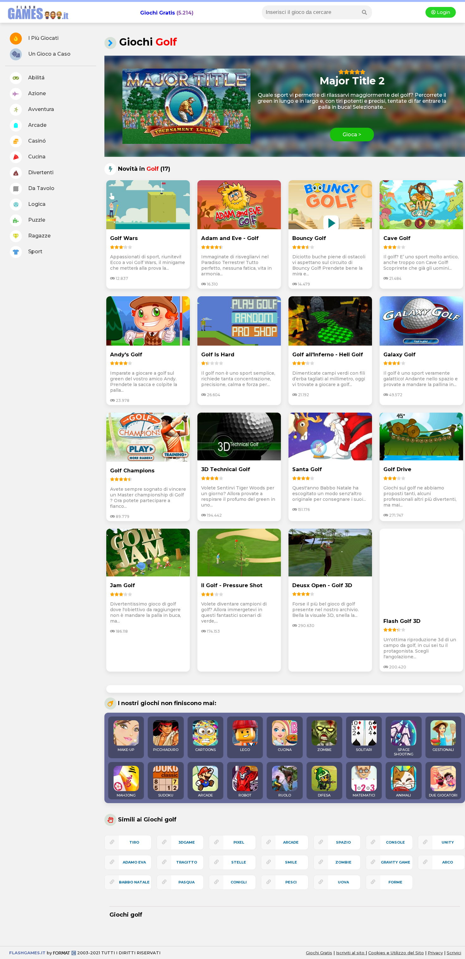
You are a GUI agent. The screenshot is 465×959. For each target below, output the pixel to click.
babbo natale (134, 882)
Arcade (36, 125)
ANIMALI (403, 795)
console (395, 842)
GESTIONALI (443, 749)
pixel (238, 842)
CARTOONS (205, 749)
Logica (36, 204)
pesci (291, 882)
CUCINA (285, 749)
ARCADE (205, 795)
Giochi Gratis (157, 13)
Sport (34, 252)
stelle (238, 862)
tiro (134, 842)
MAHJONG (126, 795)
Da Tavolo (40, 188)
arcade (291, 842)
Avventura (40, 109)
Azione (36, 93)
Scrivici (454, 952)
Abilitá (36, 78)
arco (447, 862)
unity (448, 842)
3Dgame (186, 842)
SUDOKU (165, 795)
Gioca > (352, 135)
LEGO (245, 749)
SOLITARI (364, 749)
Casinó (36, 141)
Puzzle (36, 220)
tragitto (186, 862)
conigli (239, 882)
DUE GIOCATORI (443, 795)
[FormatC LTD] (64, 952)
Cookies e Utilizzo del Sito (396, 952)
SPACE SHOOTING (403, 751)
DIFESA (324, 795)
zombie (343, 862)
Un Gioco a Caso (49, 54)
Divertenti (40, 172)
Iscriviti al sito (351, 952)
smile (291, 862)
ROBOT (245, 795)
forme (395, 882)
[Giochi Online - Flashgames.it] (35, 20)
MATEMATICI (364, 795)
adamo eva (134, 862)
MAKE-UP (126, 749)
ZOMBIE (324, 749)
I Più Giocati (43, 38)
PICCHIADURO (165, 749)
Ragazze (39, 236)
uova (343, 882)
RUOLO (284, 795)
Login (443, 12)
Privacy (435, 952)
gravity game (395, 862)
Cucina (36, 157)
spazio (343, 842)
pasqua (186, 882)
